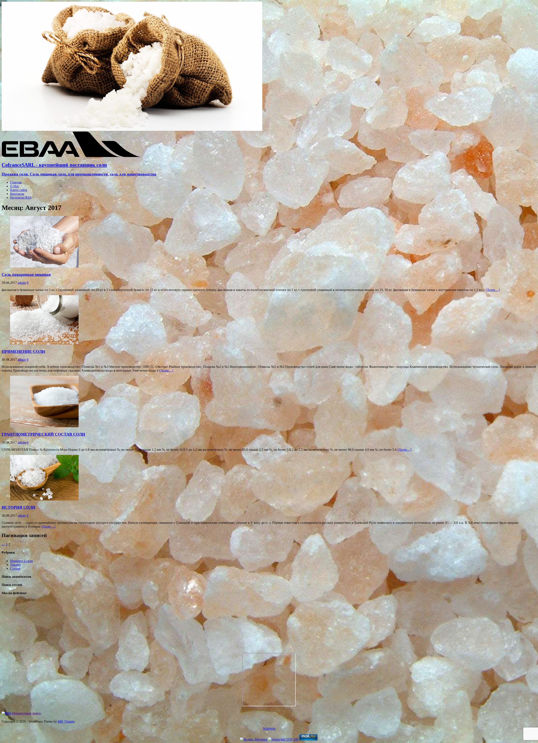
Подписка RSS (20, 197)
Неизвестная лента (26, 713)
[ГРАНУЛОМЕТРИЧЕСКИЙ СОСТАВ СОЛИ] (44, 426)
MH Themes (66, 721)
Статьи (15, 568)
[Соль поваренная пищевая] (44, 266)
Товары (15, 564)
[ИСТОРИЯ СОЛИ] (44, 499)
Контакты (17, 193)
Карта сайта (18, 190)
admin (22, 282)
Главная (15, 182)
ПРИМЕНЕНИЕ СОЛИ (23, 351)
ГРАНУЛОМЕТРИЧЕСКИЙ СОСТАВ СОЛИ (43, 434)
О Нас (14, 186)
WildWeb (269, 728)
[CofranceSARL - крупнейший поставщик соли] (132, 129)
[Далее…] (493, 290)
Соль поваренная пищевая (26, 274)
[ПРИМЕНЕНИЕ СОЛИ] (44, 343)
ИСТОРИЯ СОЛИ (18, 507)
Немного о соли (21, 561)
